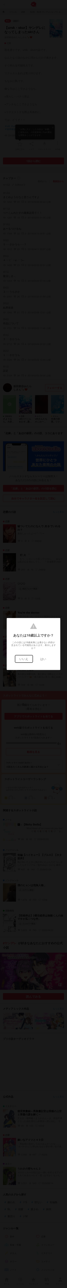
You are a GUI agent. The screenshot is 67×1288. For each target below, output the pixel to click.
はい (43, 659)
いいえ (23, 659)
